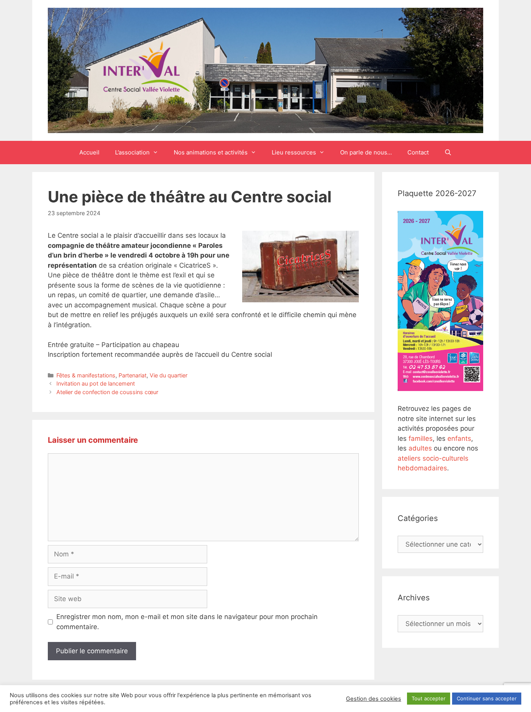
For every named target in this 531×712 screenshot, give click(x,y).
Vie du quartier (168, 375)
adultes (420, 448)
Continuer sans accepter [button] (487, 698)
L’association (132, 152)
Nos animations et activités (211, 152)
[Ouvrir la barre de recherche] (448, 152)
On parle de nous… (366, 152)
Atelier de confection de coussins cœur (107, 392)
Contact (418, 152)
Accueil (89, 152)
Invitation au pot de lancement (95, 383)
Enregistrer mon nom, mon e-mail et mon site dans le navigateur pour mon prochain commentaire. (187, 622)
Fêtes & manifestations (85, 375)
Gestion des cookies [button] (373, 698)
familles (421, 438)
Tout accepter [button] (428, 698)
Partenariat (133, 375)
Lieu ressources (294, 152)
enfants (459, 438)
